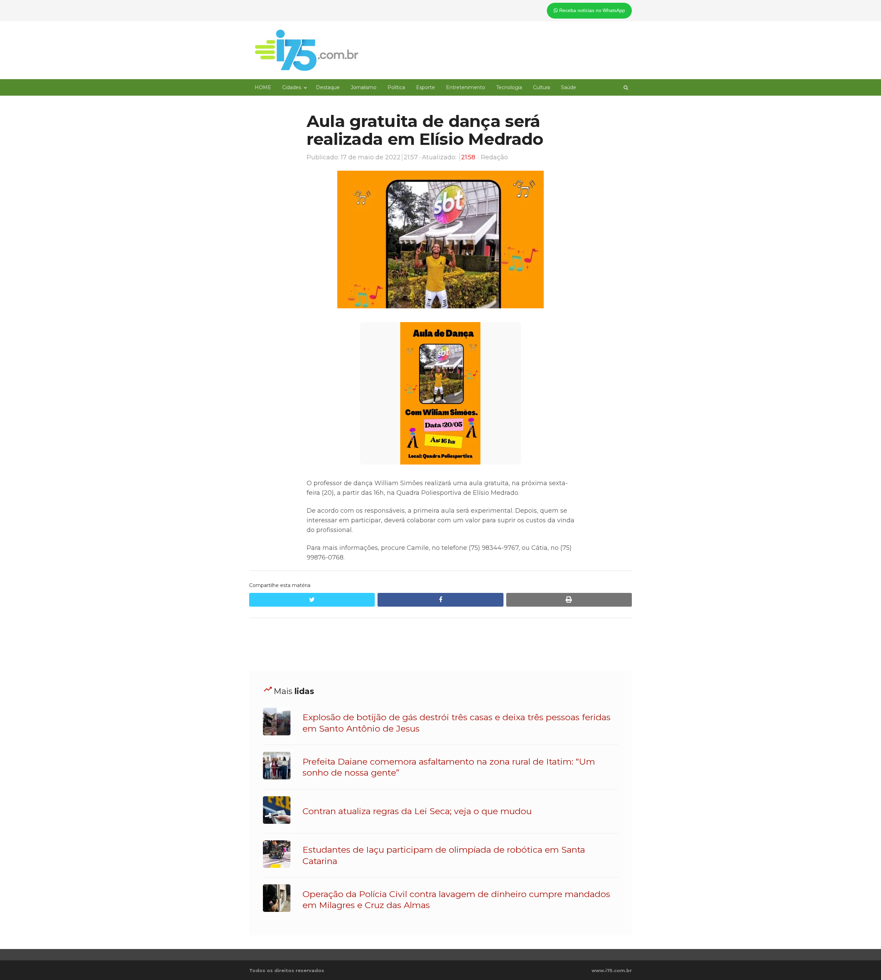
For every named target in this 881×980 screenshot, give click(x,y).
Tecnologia (509, 87)
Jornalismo (363, 87)
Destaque (328, 87)
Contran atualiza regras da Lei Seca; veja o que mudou (417, 811)
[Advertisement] (440, 644)
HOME (263, 87)
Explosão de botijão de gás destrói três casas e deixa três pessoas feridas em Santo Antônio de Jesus (456, 722)
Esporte (425, 87)
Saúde (568, 87)
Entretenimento (465, 87)
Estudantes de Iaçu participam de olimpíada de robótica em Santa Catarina (443, 855)
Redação (494, 157)
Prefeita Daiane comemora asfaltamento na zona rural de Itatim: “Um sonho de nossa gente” (448, 767)
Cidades (291, 87)
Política (396, 87)
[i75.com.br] (306, 50)
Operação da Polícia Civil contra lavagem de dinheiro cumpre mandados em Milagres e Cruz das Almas (456, 899)
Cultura (541, 87)
